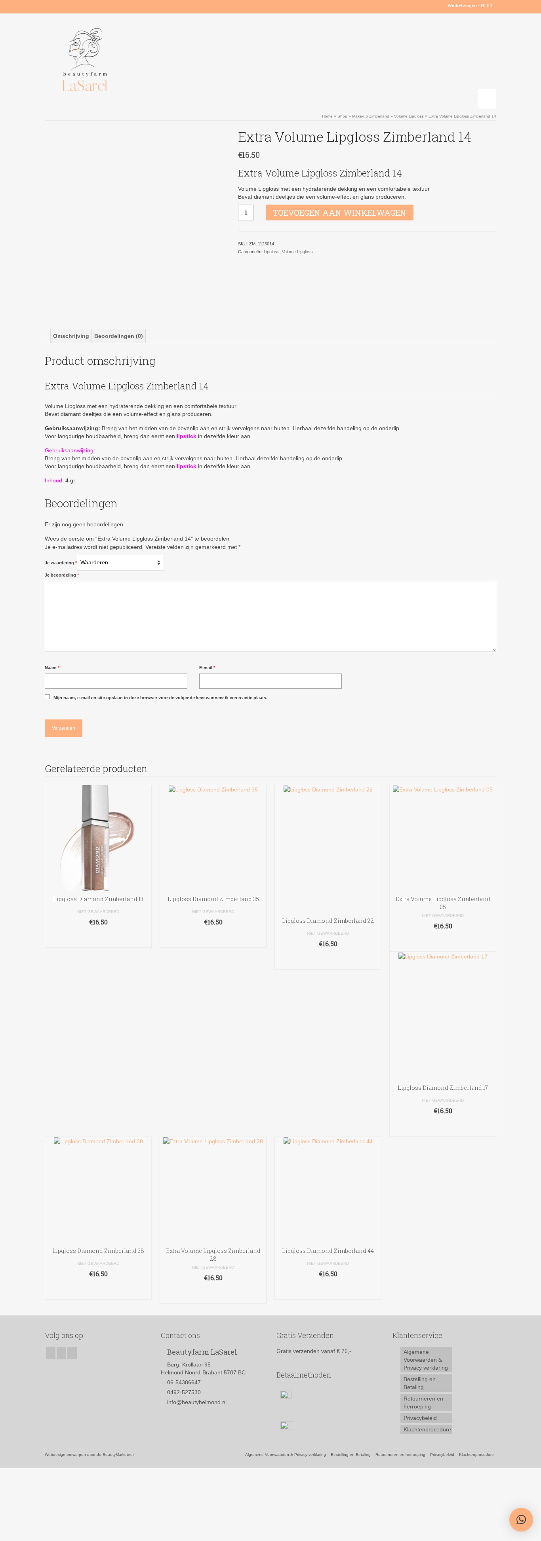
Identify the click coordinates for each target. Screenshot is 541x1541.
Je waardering (61, 562)
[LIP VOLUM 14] (135, 218)
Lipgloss (272, 251)
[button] (521, 1520)
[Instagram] (62, 5)
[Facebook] (50, 5)
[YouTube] (73, 5)
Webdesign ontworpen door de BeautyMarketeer (89, 1454)
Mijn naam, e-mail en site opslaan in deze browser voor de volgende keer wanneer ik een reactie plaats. (160, 697)
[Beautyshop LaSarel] (116, 61)
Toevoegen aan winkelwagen (339, 212)
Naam (52, 667)
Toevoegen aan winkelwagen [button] (98, 938)
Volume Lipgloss (297, 251)
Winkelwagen (469, 5)
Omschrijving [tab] (71, 336)
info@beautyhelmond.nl (197, 1402)
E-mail (207, 667)
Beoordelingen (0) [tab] (118, 336)
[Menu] (487, 98)
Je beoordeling (62, 575)
